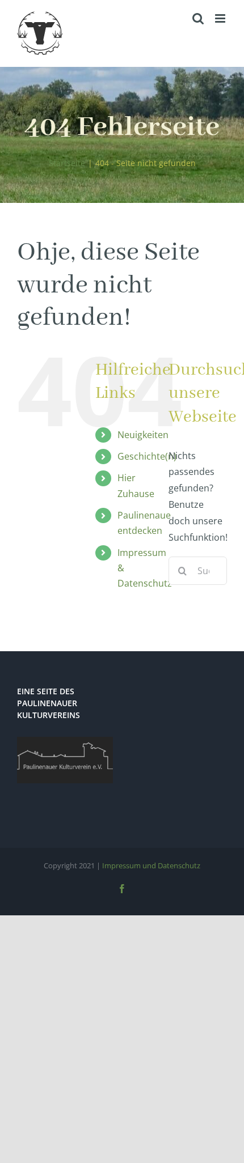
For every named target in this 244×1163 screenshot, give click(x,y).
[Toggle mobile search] (198, 18)
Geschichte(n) (146, 456)
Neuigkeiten (143, 434)
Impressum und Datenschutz (151, 865)
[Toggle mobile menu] (221, 18)
